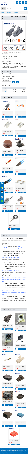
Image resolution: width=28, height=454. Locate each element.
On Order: (4, 73)
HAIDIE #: (4, 56)
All (3, 8)
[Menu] (26, 2)
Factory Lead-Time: (6, 76)
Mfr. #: (3, 58)
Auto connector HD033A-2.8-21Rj (17, 440)
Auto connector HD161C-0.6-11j (11, 422)
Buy (13, 82)
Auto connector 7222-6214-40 (10, 112)
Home (2, 12)
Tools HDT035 (6, 366)
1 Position (15, 12)
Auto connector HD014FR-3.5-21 (11, 347)
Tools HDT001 (6, 168)
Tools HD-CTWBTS (7, 188)
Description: (4, 63)
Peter (2, 185)
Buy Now (9, 116)
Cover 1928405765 (7, 325)
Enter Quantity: (5, 80)
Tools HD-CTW (19, 170)
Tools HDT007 (12, 225)
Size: (3, 78)
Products (8, 12)
